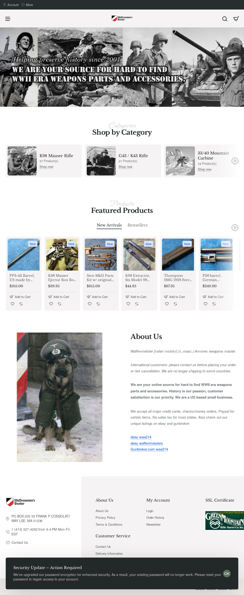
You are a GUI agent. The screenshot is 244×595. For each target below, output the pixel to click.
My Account (158, 500)
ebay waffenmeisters (147, 443)
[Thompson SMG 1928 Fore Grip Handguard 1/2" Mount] (178, 255)
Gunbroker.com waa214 (149, 448)
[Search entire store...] (225, 18)
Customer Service (113, 535)
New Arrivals (109, 225)
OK (226, 573)
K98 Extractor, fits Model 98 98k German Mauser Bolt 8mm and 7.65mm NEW (137, 277)
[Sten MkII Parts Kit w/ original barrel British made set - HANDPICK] (101, 255)
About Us (104, 500)
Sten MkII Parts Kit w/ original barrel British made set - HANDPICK (100, 277)
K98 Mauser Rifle (56, 155)
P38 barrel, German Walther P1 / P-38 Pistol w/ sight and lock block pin (215, 277)
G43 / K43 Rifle (133, 155)
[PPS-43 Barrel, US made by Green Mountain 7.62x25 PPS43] (24, 255)
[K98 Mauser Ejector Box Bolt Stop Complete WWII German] (62, 255)
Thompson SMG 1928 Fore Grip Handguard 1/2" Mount (177, 277)
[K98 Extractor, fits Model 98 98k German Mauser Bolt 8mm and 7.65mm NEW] (139, 255)
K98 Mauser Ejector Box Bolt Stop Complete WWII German (62, 277)
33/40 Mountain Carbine (213, 155)
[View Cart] (236, 18)
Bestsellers (137, 225)
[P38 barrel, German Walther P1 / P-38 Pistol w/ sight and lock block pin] (217, 255)
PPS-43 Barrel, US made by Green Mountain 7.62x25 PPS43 (22, 277)
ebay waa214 (141, 436)
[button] (21, 296)
